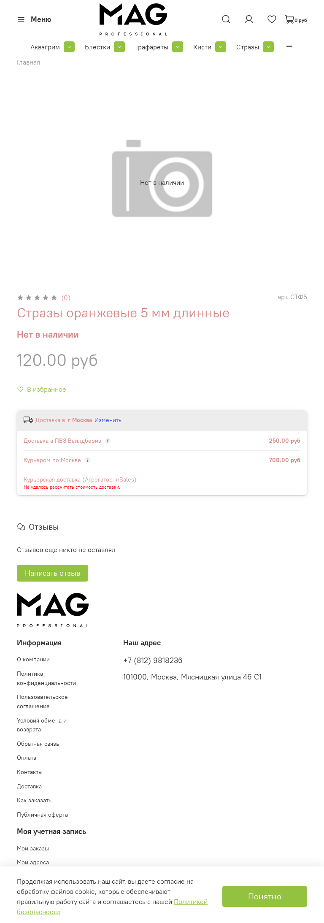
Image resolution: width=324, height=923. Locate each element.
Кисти (202, 47)
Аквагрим (45, 47)
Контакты (30, 772)
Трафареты (151, 47)
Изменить (108, 420)
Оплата (26, 757)
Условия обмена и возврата (42, 725)
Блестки (97, 47)
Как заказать (34, 800)
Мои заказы (33, 848)
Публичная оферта (42, 814)
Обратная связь (38, 743)
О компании (33, 659)
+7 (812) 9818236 (153, 660)
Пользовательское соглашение (42, 701)
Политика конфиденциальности (46, 678)
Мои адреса (33, 862)
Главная (28, 62)
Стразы (247, 47)
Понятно (264, 896)
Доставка (29, 786)
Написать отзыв (52, 573)
